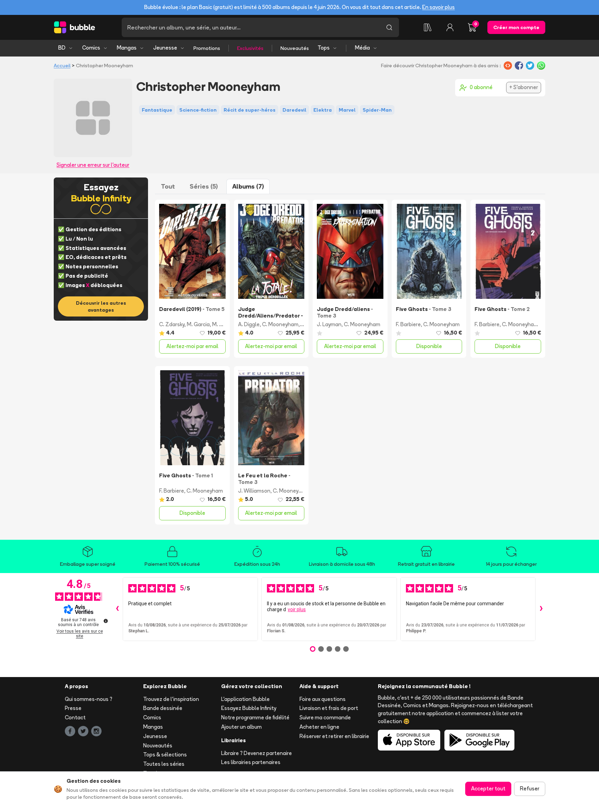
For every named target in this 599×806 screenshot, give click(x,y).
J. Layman (329, 324)
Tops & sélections (165, 754)
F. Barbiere (408, 324)
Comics (91, 47)
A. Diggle (249, 324)
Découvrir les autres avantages (101, 306)
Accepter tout (488, 788)
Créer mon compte (516, 27)
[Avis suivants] (541, 609)
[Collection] (428, 27)
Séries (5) (204, 186)
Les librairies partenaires (250, 762)
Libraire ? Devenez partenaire (256, 753)
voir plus (297, 609)
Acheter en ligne (319, 726)
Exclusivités (250, 48)
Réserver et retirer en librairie (334, 736)
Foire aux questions (323, 699)
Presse (73, 708)
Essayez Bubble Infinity (248, 708)
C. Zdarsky (171, 324)
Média (362, 47)
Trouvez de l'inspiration (171, 699)
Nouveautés (294, 48)
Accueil (62, 65)
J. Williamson (254, 490)
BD (62, 47)
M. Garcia (198, 324)
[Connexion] (450, 27)
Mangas (127, 47)
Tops (324, 47)
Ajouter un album (241, 726)
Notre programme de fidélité (255, 717)
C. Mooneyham (280, 324)
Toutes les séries (163, 764)
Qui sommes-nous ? (88, 699)
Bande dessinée (162, 708)
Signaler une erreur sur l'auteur (93, 165)
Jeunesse (165, 47)
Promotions (206, 48)
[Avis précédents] (117, 609)
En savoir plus (438, 7)
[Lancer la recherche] (389, 27)
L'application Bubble (245, 699)
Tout (168, 186)
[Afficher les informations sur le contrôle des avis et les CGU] (105, 621)
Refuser (529, 788)
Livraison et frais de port (329, 708)
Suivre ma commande (325, 717)
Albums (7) (248, 186)
